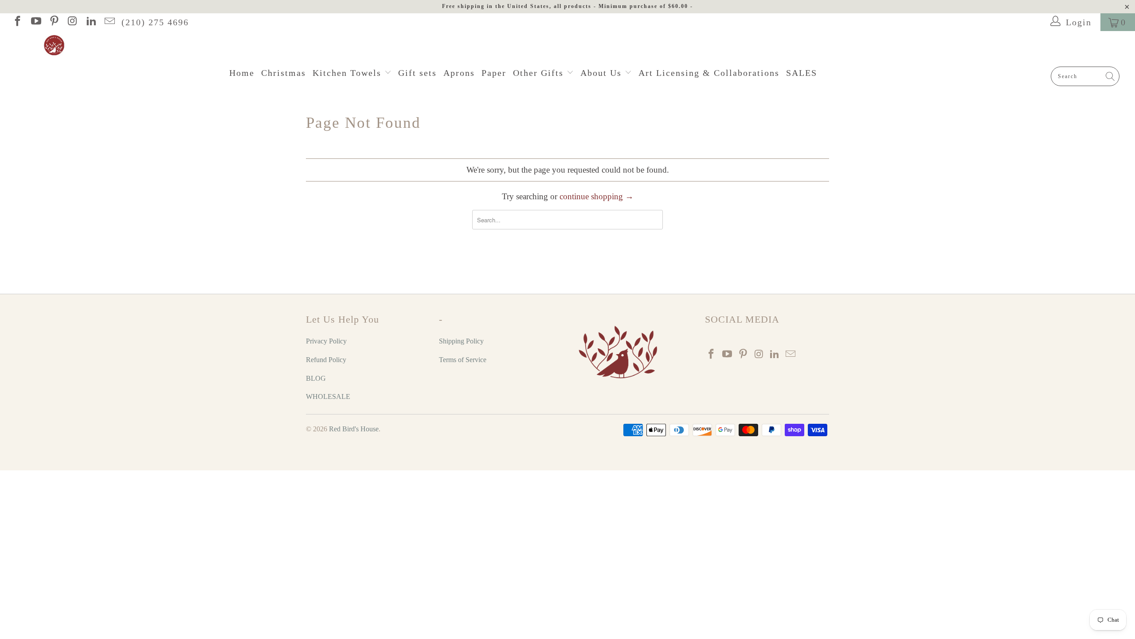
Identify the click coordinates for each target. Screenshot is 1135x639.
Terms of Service (462, 359)
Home (241, 73)
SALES (801, 73)
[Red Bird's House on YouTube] (35, 22)
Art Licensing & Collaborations (708, 73)
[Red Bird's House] (572, 46)
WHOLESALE (328, 396)
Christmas (283, 73)
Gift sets (417, 73)
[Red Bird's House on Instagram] (72, 22)
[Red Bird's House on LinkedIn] (90, 22)
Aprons (459, 73)
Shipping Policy (461, 341)
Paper (493, 73)
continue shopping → (597, 196)
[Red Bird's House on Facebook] (17, 22)
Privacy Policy (326, 341)
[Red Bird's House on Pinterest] (53, 22)
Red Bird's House (354, 429)
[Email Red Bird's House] (108, 22)
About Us (602, 73)
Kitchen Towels (348, 73)
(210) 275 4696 (155, 22)
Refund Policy (326, 359)
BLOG (316, 378)
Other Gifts (540, 73)
